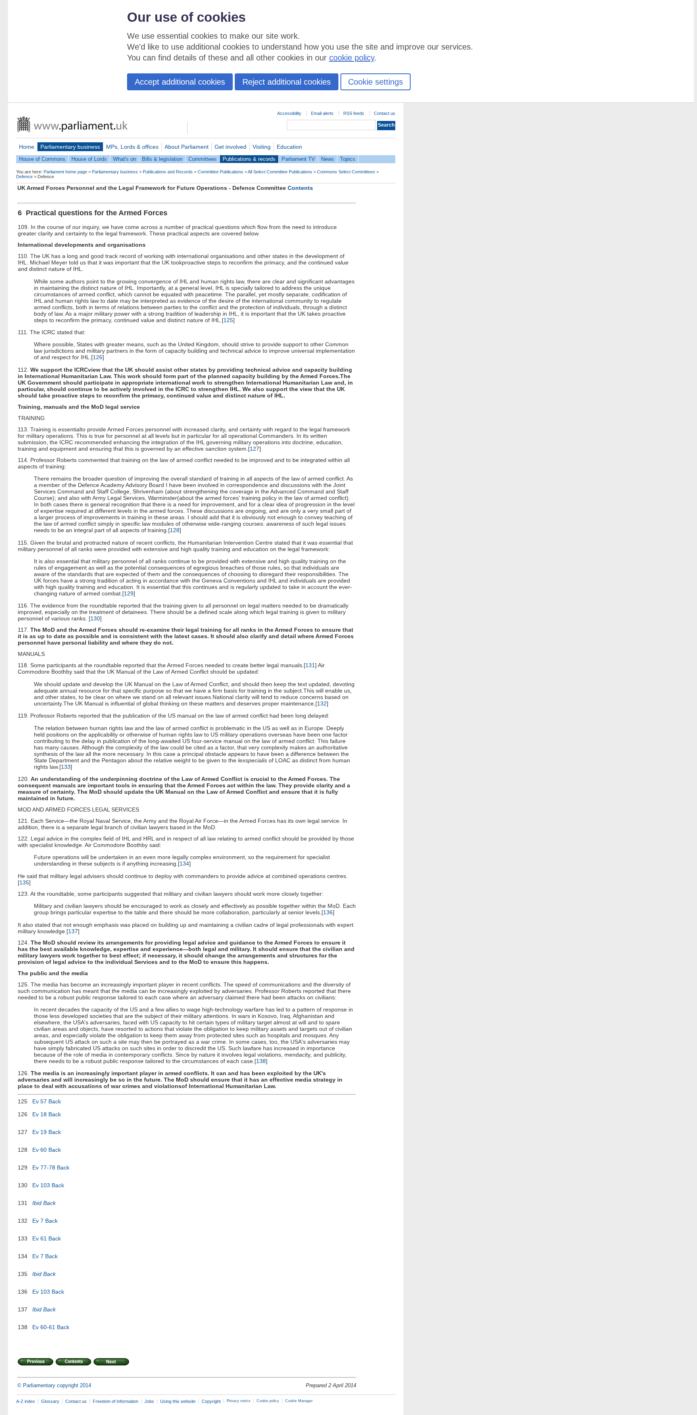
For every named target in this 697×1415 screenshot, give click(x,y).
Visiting (262, 147)
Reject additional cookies (286, 81)
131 (310, 665)
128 (174, 530)
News (327, 159)
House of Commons (42, 159)
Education (289, 147)
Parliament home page (65, 171)
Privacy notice (238, 1401)
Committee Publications (220, 171)
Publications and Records (168, 171)
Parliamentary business (70, 147)
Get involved (230, 147)
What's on (124, 159)
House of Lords (89, 159)
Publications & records (249, 159)
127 (254, 448)
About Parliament (187, 147)
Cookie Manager (299, 1401)
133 (66, 767)
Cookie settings (375, 81)
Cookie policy (268, 1401)
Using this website (178, 1401)
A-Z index (25, 1401)
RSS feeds (353, 113)
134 (184, 863)
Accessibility (289, 113)
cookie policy (351, 57)
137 (73, 931)
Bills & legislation (162, 159)
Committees (202, 159)
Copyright (211, 1401)
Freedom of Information (115, 1401)
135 (24, 882)
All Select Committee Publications (280, 171)
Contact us (384, 113)
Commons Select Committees (346, 171)
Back (54, 1101)
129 (129, 593)
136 (328, 912)
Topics (347, 159)
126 (97, 357)
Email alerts (322, 113)
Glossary (50, 1401)
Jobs (149, 1401)
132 (322, 703)
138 (261, 1061)
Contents (300, 188)
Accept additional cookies (180, 81)
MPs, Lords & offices (132, 147)
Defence (24, 176)
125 (228, 320)
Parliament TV (298, 159)
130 (95, 618)
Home (26, 147)
